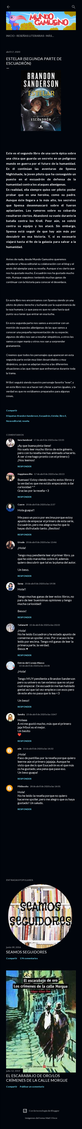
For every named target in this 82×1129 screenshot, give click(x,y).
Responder (24, 466)
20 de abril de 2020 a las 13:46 (41, 542)
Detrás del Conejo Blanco (31, 662)
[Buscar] (73, 6)
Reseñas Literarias (30, 35)
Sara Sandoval (25, 440)
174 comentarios (29, 958)
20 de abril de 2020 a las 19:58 (40, 583)
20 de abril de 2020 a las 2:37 (40, 504)
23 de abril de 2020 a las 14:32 (38, 748)
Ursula (21, 542)
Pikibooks (23, 786)
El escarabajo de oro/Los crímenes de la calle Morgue (37, 1077)
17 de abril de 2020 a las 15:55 (49, 440)
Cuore (21, 504)
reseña (25, 421)
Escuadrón (44, 415)
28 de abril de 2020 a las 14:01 (45, 786)
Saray (20, 583)
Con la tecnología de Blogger (44, 1110)
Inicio (10, 35)
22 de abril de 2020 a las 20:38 (34, 665)
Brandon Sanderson (27, 415)
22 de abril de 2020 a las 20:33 (44, 624)
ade (19, 748)
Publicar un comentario (32, 1086)
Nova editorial (13, 421)
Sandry (21, 714)
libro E (62, 415)
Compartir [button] (11, 410)
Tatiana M (23, 624)
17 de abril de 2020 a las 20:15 (49, 474)
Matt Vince (51, 1118)
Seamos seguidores (26, 952)
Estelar (55, 415)
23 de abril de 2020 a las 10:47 (41, 714)
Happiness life (25, 474)
